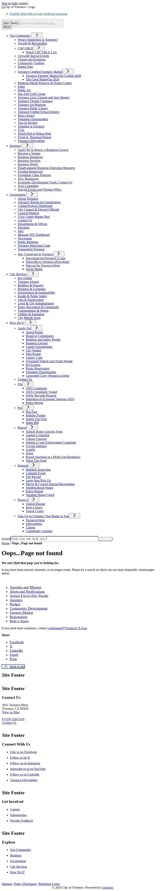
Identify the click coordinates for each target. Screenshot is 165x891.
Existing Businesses (30, 171)
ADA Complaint (36, 388)
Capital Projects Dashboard (35, 206)
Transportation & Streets (33, 310)
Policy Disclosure (25, 884)
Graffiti (30, 449)
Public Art (24, 90)
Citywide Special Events (33, 56)
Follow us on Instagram (25, 763)
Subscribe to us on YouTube (28, 769)
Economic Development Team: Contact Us (45, 182)
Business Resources (30, 157)
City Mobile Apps (29, 318)
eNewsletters (34, 523)
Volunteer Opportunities (33, 119)
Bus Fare (31, 411)
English (39, 13)
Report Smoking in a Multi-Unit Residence (53, 457)
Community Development (28, 608)
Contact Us (25, 220)
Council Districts (28, 213)
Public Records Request (41, 395)
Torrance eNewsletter (31, 141)
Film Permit (33, 354)
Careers (15, 809)
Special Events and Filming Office (39, 189)
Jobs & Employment (31, 299)
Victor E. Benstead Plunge (34, 137)
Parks (21, 86)
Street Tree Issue (36, 460)
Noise (29, 453)
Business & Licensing (31, 289)
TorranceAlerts (35, 520)
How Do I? (17, 323)
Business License (37, 343)
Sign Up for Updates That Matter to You (43, 516)
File (20, 384)
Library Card (34, 357)
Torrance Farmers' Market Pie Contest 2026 (53, 75)
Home (5, 543)
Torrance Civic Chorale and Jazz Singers (43, 97)
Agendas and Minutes (25, 587)
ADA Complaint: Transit (41, 392)
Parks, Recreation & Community (38, 307)
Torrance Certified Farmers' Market (40, 71)
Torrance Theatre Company (35, 101)
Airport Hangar (35, 504)
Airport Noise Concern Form (44, 431)
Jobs (20, 231)
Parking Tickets (35, 415)
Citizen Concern (36, 439)
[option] (86, 14)
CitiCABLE (25, 48)
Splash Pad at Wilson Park (34, 133)
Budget (15, 604)
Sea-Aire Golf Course (31, 94)
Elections (23, 227)
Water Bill (32, 422)
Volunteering (18, 815)
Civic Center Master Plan (34, 216)
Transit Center (35, 511)
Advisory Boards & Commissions (39, 202)
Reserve (23, 500)
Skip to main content (15, 3)
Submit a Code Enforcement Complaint (51, 442)
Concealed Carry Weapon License (47, 375)
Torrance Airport (28, 281)
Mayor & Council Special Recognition (50, 484)
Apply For (24, 328)
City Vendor (33, 350)
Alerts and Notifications (27, 592)
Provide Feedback (21, 820)
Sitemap (7, 884)
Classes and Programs (31, 59)
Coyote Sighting (36, 446)
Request (23, 465)
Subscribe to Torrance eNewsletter (47, 262)
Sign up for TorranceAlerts (43, 265)
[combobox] (33, 23)
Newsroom (25, 238)
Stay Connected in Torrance (35, 254)
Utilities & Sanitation (31, 314)
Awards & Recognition (32, 43)
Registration (18, 617)
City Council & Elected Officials (38, 209)
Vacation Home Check (40, 495)
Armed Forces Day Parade (29, 596)
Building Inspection (38, 469)
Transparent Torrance (31, 249)
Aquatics (16, 600)
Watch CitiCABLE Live (41, 52)
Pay (20, 407)
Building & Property (31, 285)
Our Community (20, 849)
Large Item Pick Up (38, 480)
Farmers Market (21, 613)
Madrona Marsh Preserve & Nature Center (45, 83)
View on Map (11, 712)
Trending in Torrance (31, 126)
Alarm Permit (34, 332)
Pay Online (25, 278)
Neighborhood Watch (39, 487)
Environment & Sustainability (36, 292)
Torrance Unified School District (38, 112)
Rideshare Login (49, 884)
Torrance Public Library (33, 108)
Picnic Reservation (38, 368)
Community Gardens (31, 63)
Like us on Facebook (23, 752)
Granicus (107, 887)
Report (22, 427)
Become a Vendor (29, 153)
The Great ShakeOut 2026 (42, 79)
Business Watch (28, 164)
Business (15, 146)
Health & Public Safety (32, 296)
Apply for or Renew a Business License (43, 150)
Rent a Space (26, 115)
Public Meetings (28, 242)
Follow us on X (20, 757)
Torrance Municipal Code (34, 245)
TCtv (21, 130)
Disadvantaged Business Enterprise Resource (46, 168)
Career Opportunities (39, 346)
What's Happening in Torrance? (38, 39)
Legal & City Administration (36, 303)
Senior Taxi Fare (36, 419)
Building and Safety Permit (43, 339)
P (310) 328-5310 (13, 719)
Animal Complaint (37, 435)
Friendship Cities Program (34, 175)
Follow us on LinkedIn (24, 774)
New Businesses (28, 178)
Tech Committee (28, 186)
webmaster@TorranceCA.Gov (67, 628)
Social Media (34, 269)
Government (18, 194)
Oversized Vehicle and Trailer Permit (49, 361)
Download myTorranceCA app (45, 258)
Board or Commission (40, 336)
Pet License (33, 365)
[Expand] (37, 35)
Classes (30, 527)
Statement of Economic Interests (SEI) (50, 399)
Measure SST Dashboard (34, 234)
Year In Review (28, 122)
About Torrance (28, 198)
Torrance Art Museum (32, 104)
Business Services (29, 160)
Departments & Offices (32, 224)
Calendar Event (35, 473)
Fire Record (33, 477)
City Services (18, 274)
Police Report (34, 402)
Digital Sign (25, 66)
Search (6, 539)
